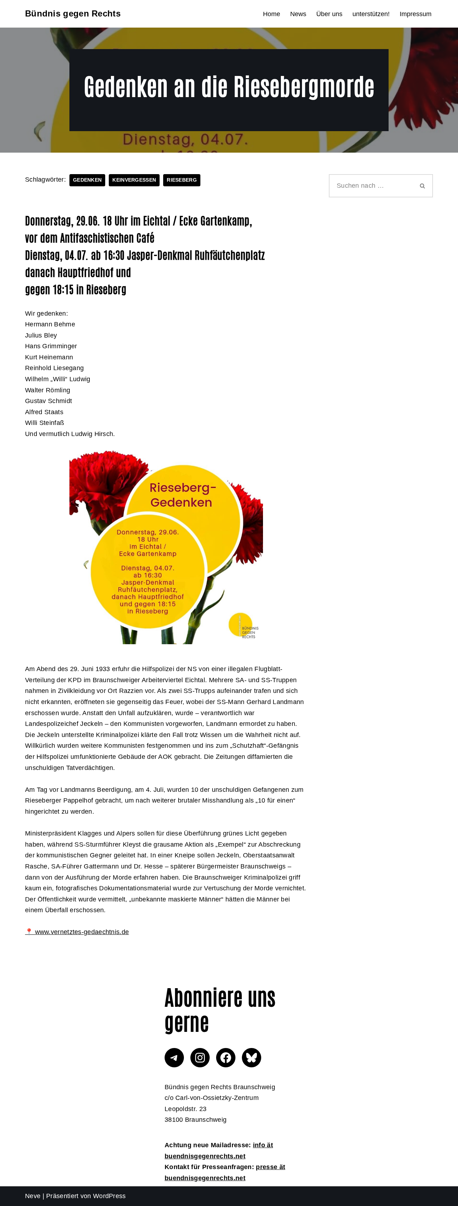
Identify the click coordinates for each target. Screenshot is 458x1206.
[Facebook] (225, 1057)
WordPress (109, 1196)
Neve (32, 1196)
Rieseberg (182, 180)
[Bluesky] (251, 1057)
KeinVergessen (134, 180)
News (298, 14)
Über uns (329, 14)
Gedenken (87, 180)
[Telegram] (174, 1057)
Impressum (416, 14)
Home (271, 14)
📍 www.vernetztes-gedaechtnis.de (77, 931)
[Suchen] (423, 185)
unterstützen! (371, 14)
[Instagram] (200, 1057)
